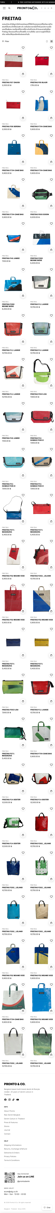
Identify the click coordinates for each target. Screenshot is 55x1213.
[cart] (51, 8)
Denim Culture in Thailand (14, 1119)
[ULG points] (45, 8)
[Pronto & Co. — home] (27, 8)
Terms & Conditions (12, 1160)
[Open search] (9, 8)
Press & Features (11, 1122)
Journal (7, 1130)
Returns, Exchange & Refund (15, 1149)
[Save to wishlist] (23, 47)
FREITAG (5, 80)
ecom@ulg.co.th (11, 1191)
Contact (7, 1134)
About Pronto (9, 1111)
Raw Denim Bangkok (12, 1115)
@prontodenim (23, 1181)
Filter (7, 41)
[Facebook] (5, 1099)
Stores (6, 1126)
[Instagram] (9, 1099)
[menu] (4, 8)
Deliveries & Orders (11, 1153)
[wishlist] (41, 8)
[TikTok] (13, 1099)
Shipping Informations (12, 1145)
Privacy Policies (10, 1156)
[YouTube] (17, 1099)
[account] (48, 8)
